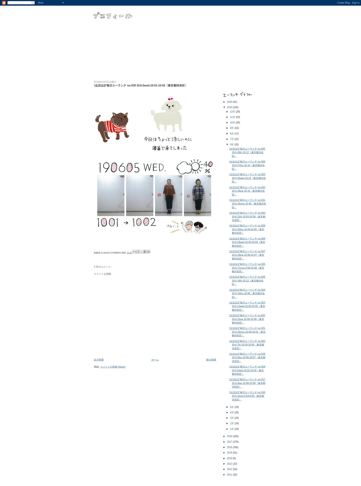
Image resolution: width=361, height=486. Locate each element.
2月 (232, 423)
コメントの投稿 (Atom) (112, 366)
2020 (230, 101)
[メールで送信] (134, 252)
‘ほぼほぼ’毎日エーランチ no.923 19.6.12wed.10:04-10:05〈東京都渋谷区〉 (247, 306)
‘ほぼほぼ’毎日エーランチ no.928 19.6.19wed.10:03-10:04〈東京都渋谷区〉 (247, 242)
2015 (230, 452)
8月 (232, 133)
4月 (232, 412)
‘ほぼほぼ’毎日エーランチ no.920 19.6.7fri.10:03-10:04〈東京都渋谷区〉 (247, 345)
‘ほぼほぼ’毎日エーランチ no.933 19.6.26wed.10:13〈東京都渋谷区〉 (247, 178)
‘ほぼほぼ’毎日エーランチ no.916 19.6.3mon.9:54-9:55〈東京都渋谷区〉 (247, 396)
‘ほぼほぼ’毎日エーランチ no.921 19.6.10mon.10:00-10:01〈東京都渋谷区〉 (247, 332)
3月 (232, 418)
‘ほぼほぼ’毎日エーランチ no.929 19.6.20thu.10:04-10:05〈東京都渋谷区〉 (247, 229)
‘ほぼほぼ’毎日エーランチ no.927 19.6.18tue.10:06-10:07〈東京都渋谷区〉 (247, 255)
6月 (232, 144)
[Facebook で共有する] (145, 252)
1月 (232, 429)
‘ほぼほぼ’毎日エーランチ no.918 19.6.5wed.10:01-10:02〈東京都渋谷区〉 (247, 370)
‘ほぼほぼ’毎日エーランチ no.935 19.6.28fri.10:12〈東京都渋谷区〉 (247, 152)
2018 (230, 436)
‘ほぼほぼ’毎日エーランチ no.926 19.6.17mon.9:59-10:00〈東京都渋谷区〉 (247, 268)
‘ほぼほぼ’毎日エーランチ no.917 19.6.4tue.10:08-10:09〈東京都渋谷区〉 (247, 383)
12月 (233, 111)
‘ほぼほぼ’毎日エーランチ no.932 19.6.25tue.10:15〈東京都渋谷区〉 (247, 191)
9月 (232, 128)
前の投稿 (211, 359)
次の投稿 (99, 359)
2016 (230, 447)
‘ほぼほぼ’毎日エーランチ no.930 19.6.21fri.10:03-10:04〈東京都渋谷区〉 (247, 216)
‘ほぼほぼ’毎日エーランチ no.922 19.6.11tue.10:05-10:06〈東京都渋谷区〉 (247, 319)
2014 (230, 458)
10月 (233, 122)
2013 (230, 463)
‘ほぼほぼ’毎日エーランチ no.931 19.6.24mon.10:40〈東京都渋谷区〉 (247, 204)
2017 (230, 441)
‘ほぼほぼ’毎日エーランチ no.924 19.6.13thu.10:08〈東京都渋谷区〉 (247, 293)
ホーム (155, 359)
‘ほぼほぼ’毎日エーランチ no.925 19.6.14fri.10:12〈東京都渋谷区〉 (247, 280)
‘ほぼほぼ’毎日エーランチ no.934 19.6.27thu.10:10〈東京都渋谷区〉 (247, 165)
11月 (233, 117)
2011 (230, 474)
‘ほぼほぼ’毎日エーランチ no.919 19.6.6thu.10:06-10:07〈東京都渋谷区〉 (247, 357)
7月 (232, 139)
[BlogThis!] (138, 252)
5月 (232, 407)
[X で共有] (141, 252)
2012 (230, 469)
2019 (230, 107)
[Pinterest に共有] (148, 252)
